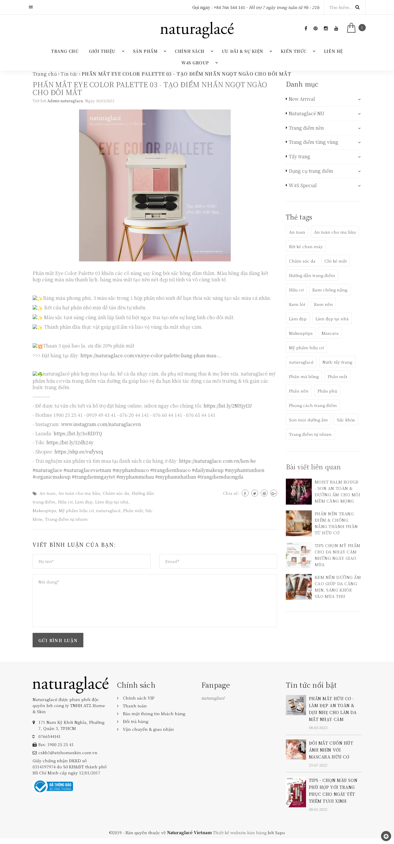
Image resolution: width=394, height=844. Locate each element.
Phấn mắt (133, 510)
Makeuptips (44, 510)
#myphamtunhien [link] (244, 470)
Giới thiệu (102, 51)
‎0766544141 (49, 736)
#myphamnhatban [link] (175, 476)
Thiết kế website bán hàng (240, 832)
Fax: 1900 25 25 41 (56, 744)
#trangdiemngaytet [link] (93, 476)
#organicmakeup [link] (52, 476)
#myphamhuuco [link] (130, 470)
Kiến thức (294, 51)
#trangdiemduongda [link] (220, 476)
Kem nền (323, 304)
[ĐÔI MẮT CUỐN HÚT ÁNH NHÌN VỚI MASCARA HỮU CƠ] (296, 749)
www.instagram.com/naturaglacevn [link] (101, 424)
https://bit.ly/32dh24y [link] (69, 442)
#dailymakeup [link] (208, 470)
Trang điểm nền (306, 128)
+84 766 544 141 (229, 7)
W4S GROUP (195, 63)
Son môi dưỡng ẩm (308, 420)
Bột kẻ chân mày (306, 246)
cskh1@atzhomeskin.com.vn (67, 752)
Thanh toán (135, 706)
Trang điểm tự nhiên (66, 519)
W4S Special (303, 185)
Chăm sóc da (116, 493)
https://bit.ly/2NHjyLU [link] (228, 405)
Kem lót (297, 304)
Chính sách (189, 51)
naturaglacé (108, 510)
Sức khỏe (346, 420)
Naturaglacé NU (306, 113)
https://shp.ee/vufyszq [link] (79, 451)
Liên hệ (333, 51)
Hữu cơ (65, 502)
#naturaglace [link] (47, 470)
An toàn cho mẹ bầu (79, 493)
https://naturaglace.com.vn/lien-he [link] (217, 461)
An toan (48, 493)
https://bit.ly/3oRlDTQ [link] (78, 433)
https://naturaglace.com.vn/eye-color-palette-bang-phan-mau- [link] (148, 355)
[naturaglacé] (70, 684)
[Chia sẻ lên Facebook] (245, 493)
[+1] (273, 493)
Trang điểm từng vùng (313, 142)
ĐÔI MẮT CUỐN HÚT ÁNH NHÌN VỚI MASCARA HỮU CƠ (331, 750)
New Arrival (302, 99)
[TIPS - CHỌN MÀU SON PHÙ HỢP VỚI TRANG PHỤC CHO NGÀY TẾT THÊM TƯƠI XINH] (296, 791)
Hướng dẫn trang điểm (312, 275)
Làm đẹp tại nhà (111, 502)
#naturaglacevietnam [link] (87, 470)
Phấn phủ (327, 391)
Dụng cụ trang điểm (311, 171)
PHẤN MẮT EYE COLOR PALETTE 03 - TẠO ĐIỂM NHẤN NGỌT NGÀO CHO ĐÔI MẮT (150, 88)
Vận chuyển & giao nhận (148, 729)
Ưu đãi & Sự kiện (242, 51)
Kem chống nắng (329, 290)
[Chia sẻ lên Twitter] (254, 493)
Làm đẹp (84, 502)
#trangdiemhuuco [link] (170, 470)
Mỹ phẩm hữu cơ (76, 510)
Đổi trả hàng (135, 721)
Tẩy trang (299, 156)
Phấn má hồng (304, 376)
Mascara (330, 333)
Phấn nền (299, 391)
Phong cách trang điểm (313, 405)
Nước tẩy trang (337, 362)
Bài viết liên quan (313, 466)
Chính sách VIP (138, 698)
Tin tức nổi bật (311, 685)
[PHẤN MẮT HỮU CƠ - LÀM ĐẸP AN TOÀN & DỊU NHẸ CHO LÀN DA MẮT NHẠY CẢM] (296, 704)
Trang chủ (64, 51)
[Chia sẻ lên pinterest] (264, 493)
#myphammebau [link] (135, 476)
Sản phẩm (145, 51)
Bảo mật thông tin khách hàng (154, 713)
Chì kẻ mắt (335, 261)
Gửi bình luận (58, 640)
